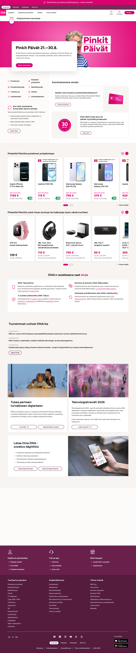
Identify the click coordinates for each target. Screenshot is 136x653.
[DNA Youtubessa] (71, 637)
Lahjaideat (12, 620)
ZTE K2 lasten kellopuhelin (19, 244)
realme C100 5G (45, 184)
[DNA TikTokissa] (76, 637)
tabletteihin (30, 301)
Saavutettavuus (66, 648)
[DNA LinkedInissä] (60, 637)
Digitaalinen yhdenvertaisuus (101, 599)
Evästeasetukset (51, 648)
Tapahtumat (97, 566)
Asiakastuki (53, 587)
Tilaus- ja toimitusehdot (82, 648)
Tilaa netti (85, 133)
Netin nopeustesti (14, 623)
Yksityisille (6, 7)
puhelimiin (21, 301)
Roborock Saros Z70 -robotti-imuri (74, 244)
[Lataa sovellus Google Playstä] (121, 646)
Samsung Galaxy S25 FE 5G (74, 185)
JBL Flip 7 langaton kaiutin (102, 244)
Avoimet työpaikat (97, 590)
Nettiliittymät (13, 590)
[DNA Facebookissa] (54, 637)
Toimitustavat (54, 608)
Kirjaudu (129, 12)
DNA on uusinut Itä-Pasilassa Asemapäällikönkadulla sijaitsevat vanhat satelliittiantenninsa (48, 334)
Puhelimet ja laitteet (15, 584)
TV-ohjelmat (12, 596)
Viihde (10, 593)
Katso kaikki (123, 205)
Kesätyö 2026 (95, 593)
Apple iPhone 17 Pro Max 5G (16, 185)
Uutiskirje (11, 626)
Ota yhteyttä (56, 566)
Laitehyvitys (12, 614)
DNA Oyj (34, 7)
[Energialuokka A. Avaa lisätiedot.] (30, 198)
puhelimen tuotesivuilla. (30, 291)
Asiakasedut (53, 584)
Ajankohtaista (13, 617)
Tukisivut (55, 562)
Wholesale (25, 7)
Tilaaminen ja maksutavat (58, 596)
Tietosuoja (39, 648)
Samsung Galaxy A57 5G (101, 185)
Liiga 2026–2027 (14, 599)
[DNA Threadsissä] (81, 637)
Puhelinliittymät (13, 587)
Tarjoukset (12, 605)
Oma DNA (14, 566)
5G (9, 608)
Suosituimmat (13, 611)
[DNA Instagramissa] (65, 637)
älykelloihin (50, 301)
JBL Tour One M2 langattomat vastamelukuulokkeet (48, 245)
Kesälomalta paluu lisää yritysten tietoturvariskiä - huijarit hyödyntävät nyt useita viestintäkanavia (51, 347)
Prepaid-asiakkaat (17, 569)
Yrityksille (15, 7)
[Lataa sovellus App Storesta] (121, 641)
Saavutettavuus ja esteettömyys (102, 602)
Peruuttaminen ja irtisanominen (60, 599)
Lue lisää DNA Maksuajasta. (106, 289)
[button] (126, 153)
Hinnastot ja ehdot (56, 602)
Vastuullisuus (95, 596)
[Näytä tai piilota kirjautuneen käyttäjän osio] (11, 21)
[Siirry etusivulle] (3, 13)
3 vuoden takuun (36, 299)
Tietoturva (11, 602)
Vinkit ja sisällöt (55, 611)
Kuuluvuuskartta (55, 593)
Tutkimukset (94, 605)
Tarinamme (94, 587)
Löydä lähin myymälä (101, 562)
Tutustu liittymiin (63, 104)
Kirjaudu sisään (16, 562)
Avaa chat (55, 569)
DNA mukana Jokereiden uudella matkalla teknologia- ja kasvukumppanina (40, 340)
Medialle (93, 608)
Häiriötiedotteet (55, 590)
